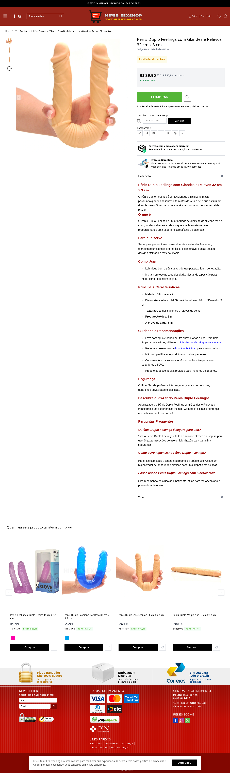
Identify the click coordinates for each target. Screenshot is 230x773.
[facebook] (14, 16)
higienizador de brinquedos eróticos (200, 342)
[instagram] (20, 16)
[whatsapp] (187, 720)
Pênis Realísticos (22, 31)
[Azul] (67, 638)
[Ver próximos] (221, 592)
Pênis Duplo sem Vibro (43, 31)
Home (8, 31)
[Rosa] (13, 638)
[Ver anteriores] (9, 592)
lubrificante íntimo (185, 348)
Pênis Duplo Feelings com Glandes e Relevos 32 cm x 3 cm (85, 31)
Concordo (185, 762)
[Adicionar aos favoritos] (54, 647)
